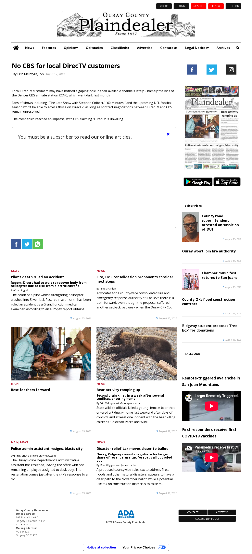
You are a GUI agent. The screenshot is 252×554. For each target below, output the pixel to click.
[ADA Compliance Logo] (126, 518)
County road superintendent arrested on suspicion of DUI (220, 223)
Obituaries (94, 48)
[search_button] (237, 48)
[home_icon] (16, 47)
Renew (216, 6)
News (29, 48)
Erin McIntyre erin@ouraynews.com (120, 403)
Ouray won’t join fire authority (209, 251)
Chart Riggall (21, 290)
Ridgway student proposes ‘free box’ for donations (209, 327)
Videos (164, 6)
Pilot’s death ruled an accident (37, 277)
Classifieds (119, 48)
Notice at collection (101, 547)
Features (49, 48)
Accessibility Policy (207, 518)
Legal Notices (196, 48)
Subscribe (199, 6)
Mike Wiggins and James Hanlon (118, 465)
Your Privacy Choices (138, 547)
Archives (223, 48)
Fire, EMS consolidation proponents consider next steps (134, 279)
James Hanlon (108, 288)
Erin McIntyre (27, 74)
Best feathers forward (30, 389)
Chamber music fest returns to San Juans (219, 275)
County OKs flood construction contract (208, 301)
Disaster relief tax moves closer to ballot (132, 448)
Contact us (168, 48)
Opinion (70, 48)
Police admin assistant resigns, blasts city (46, 448)
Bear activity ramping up (118, 389)
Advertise (144, 48)
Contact (192, 512)
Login (181, 6)
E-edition (233, 6)
